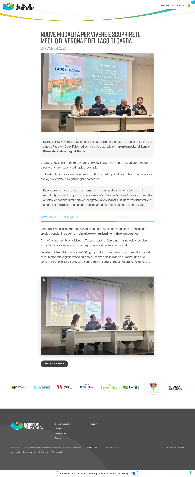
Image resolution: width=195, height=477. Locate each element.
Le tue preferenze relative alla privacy (108, 473)
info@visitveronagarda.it (25, 452)
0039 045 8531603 (91, 447)
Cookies (58, 429)
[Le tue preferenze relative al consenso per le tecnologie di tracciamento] (190, 472)
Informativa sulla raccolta (72, 473)
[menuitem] (180, 5)
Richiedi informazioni (54, 364)
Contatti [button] (180, 6)
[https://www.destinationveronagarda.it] (27, 425)
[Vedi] (44, 279)
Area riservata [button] (167, 6)
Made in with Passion (172, 448)
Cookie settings (61, 434)
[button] (189, 5)
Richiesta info (93, 424)
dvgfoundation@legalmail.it (51, 452)
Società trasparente (63, 424)
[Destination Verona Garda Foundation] (18, 6)
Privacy (58, 438)
